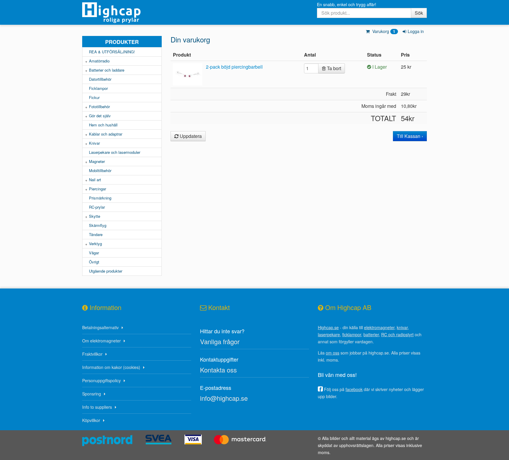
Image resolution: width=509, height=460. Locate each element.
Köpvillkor (91, 420)
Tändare (96, 234)
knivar (402, 327)
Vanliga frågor (219, 341)
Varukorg (383, 31)
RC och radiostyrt (397, 334)
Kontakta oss (218, 369)
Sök (419, 12)
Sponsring (91, 394)
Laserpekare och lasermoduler (114, 152)
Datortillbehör (100, 79)
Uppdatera (190, 136)
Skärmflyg (97, 225)
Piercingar (97, 189)
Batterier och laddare (106, 70)
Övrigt (94, 262)
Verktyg (95, 243)
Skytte (94, 216)
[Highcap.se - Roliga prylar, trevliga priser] (122, 12)
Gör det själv (100, 115)
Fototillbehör (99, 106)
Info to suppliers (97, 407)
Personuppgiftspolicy (101, 380)
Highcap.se (328, 327)
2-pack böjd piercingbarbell (234, 66)
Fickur (94, 97)
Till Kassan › (410, 136)
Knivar (94, 143)
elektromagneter (379, 327)
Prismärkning (100, 198)
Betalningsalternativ (100, 327)
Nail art (95, 179)
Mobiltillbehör (100, 170)
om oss (332, 353)
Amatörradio (99, 61)
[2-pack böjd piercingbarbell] (189, 73)
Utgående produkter (105, 271)
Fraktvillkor (92, 354)
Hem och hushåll (103, 125)
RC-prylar (97, 207)
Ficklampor (98, 88)
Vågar (94, 252)
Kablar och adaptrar (105, 134)
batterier (371, 334)
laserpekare (329, 334)
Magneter (97, 161)
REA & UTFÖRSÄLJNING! (112, 52)
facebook (354, 389)
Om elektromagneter (101, 341)
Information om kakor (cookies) (111, 367)
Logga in (416, 31)
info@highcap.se (224, 398)
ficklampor (351, 334)
